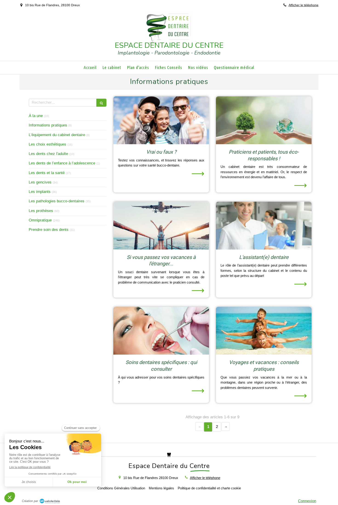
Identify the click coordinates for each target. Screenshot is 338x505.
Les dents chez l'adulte (48, 154)
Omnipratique (40, 220)
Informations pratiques (48, 125)
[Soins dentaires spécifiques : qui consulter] (161, 331)
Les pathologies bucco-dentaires (56, 201)
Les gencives (40, 182)
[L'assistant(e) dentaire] (264, 226)
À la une (36, 116)
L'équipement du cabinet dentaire (57, 135)
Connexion (307, 501)
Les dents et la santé (47, 173)
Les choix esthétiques (47, 144)
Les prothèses (41, 211)
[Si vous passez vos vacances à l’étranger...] (161, 226)
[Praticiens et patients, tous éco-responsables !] (264, 120)
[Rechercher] (101, 103)
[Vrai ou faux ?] (161, 120)
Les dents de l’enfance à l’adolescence (62, 163)
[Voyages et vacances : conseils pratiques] (264, 331)
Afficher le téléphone (303, 5)
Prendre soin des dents (49, 229)
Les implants (40, 191)
